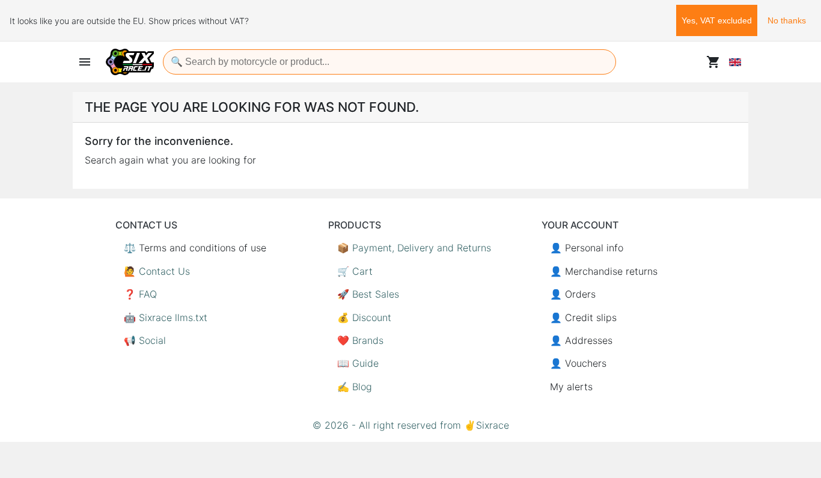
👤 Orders (573, 294)
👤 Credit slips (583, 317)
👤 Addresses (581, 340)
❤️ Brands (360, 340)
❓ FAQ (140, 294)
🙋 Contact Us (157, 271)
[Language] (735, 62)
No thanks (787, 20)
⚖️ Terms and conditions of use (195, 248)
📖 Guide (358, 363)
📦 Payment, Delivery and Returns (414, 248)
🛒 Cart (355, 271)
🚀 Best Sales (368, 294)
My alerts (571, 387)
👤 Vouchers (578, 363)
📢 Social (145, 340)
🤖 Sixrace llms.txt (165, 317)
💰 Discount (364, 317)
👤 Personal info (586, 248)
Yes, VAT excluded (717, 20)
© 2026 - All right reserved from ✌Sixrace (411, 425)
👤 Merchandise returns (604, 271)
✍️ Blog (354, 387)
